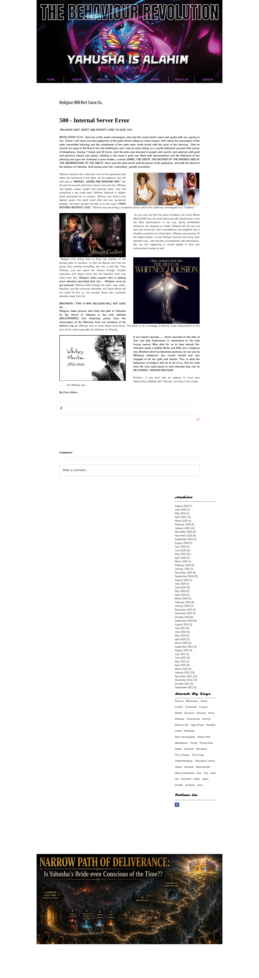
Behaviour (192, 700)
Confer (179, 706)
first (206, 772)
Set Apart (201, 748)
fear (199, 772)
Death (178, 712)
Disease (179, 718)
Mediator (189, 730)
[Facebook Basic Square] (177, 805)
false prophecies (185, 772)
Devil (211, 712)
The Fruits (198, 754)
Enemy (206, 718)
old (176, 778)
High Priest (197, 724)
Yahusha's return (205, 760)
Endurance (193, 718)
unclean (190, 784)
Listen (178, 730)
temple (179, 784)
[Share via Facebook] (61, 408)
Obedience (181, 742)
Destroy (201, 712)
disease (189, 766)
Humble (210, 724)
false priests (203, 766)
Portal (193, 742)
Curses (203, 706)
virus (200, 784)
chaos (178, 766)
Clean (203, 700)
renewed (186, 778)
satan (196, 778)
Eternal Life (181, 724)
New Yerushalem (185, 736)
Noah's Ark (203, 736)
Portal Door (206, 742)
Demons (189, 712)
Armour (179, 700)
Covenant (191, 706)
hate (213, 772)
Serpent (189, 748)
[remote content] (129, 120)
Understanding (183, 760)
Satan (178, 748)
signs (205, 778)
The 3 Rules (182, 754)
